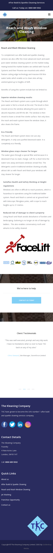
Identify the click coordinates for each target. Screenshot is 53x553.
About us (5, 479)
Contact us (5, 505)
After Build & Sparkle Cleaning (13, 484)
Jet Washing (6, 494)
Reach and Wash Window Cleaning (15, 489)
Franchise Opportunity (10, 500)
